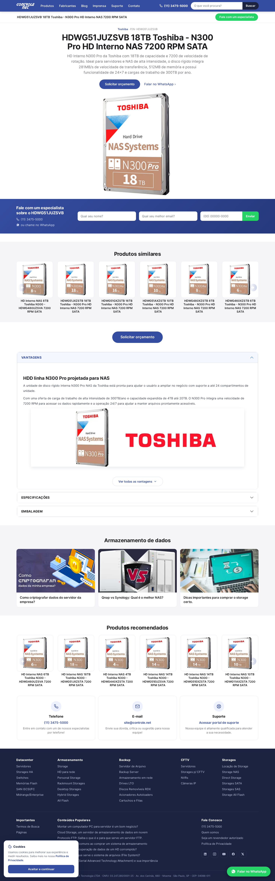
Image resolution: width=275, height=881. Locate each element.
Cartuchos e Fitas (131, 800)
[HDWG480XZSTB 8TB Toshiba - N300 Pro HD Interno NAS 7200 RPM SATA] (199, 279)
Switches (22, 777)
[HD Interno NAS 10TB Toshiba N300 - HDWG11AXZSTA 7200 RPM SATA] (240, 653)
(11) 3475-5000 (56, 723)
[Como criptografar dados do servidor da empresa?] (55, 571)
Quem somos (210, 832)
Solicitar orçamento (120, 84)
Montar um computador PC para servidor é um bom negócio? (97, 826)
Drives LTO (126, 783)
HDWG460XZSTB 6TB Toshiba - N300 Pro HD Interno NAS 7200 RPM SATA (240, 306)
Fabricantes (67, 6)
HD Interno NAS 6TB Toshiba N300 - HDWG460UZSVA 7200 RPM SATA (35, 680)
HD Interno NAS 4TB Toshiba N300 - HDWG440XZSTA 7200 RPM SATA (117, 680)
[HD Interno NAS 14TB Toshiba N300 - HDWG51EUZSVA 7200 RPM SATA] (158, 653)
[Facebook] (233, 854)
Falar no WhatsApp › (160, 84)
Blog (84, 6)
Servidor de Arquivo (132, 766)
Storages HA (24, 772)
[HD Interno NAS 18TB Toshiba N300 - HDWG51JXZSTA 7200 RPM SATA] (76, 653)
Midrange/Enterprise (30, 794)
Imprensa (99, 6)
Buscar (250, 5)
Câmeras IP (188, 783)
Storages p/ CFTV (192, 772)
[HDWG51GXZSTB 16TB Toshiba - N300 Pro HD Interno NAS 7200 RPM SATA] (117, 279)
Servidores (23, 766)
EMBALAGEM (32, 511)
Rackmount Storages (71, 783)
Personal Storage (68, 777)
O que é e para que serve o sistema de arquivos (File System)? (98, 855)
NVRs (184, 777)
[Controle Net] (25, 6)
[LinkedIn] (205, 854)
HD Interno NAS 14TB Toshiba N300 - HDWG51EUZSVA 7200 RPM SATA (158, 680)
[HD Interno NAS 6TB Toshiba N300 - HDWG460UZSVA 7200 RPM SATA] (35, 653)
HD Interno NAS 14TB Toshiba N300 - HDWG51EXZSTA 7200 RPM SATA (199, 680)
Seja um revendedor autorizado (222, 838)
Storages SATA (232, 783)
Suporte (117, 6)
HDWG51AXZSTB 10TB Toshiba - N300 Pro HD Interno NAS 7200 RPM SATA (158, 306)
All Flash (63, 800)
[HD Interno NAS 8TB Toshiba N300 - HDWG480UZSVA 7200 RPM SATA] (34, 279)
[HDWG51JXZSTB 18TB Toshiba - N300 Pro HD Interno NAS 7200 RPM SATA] (75, 279)
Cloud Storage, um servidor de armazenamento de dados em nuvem (102, 832)
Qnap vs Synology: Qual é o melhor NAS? (132, 597)
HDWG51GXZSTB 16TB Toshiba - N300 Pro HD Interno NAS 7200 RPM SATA (117, 306)
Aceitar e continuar (41, 869)
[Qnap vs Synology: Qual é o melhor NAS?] (137, 571)
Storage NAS (230, 772)
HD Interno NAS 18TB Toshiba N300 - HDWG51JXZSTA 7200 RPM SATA (76, 680)
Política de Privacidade (216, 843)
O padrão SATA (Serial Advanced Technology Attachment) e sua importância (107, 860)
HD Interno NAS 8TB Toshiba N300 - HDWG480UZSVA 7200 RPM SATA (35, 306)
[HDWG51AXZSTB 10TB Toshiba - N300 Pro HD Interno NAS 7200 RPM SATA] (158, 279)
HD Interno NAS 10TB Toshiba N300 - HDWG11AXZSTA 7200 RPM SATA (240, 680)
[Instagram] (214, 854)
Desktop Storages (69, 789)
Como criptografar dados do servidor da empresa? (50, 600)
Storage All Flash (233, 794)
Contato (134, 6)
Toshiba (123, 29)
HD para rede (66, 772)
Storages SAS (231, 789)
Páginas (21, 832)
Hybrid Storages (68, 794)
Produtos (47, 6)
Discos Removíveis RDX (135, 789)
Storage (62, 766)
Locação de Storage (235, 766)
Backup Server (129, 772)
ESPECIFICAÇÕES (35, 497)
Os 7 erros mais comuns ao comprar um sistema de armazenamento (102, 843)
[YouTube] (224, 854)
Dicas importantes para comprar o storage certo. (216, 600)
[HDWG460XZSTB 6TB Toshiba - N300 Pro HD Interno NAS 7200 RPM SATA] (240, 279)
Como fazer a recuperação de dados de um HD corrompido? (97, 849)
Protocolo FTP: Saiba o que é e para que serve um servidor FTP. (99, 838)
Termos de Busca (27, 826)
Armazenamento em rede (136, 777)
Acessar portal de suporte (219, 723)
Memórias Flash (26, 783)
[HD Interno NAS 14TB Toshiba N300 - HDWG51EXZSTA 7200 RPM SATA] (199, 653)
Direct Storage (231, 777)
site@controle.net (137, 723)
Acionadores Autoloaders (136, 794)
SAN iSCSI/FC (25, 789)
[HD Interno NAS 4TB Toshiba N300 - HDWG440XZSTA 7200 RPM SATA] (117, 653)
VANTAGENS (31, 357)
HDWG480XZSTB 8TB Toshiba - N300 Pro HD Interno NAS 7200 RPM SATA (199, 306)
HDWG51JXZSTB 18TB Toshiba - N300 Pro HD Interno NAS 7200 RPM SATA (75, 306)
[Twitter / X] (242, 854)
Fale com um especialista (236, 17)
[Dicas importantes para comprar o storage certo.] (219, 571)
